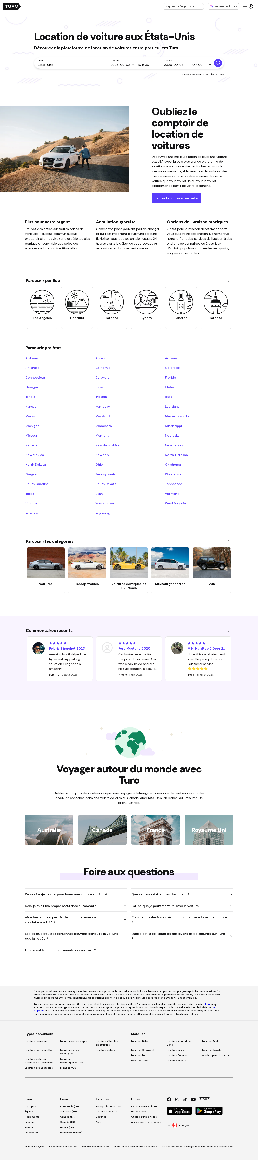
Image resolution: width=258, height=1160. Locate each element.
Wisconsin (33, 513)
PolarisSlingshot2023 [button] (67, 648)
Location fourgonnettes (39, 1050)
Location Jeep (139, 1060)
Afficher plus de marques (217, 1055)
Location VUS (68, 1067)
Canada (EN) (67, 1116)
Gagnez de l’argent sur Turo (183, 6)
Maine (30, 416)
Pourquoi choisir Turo (109, 1106)
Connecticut (35, 377)
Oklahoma (173, 464)
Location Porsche (177, 1055)
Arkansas (32, 367)
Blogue (204, 1099)
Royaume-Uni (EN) (71, 1132)
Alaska (100, 358)
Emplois (29, 1122)
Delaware (102, 377)
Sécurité (101, 1116)
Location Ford (139, 1055)
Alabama (32, 358)
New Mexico (34, 455)
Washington (104, 503)
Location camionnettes (39, 1041)
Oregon (31, 474)
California (102, 367)
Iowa (168, 397)
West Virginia (175, 503)
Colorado (172, 367)
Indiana (101, 397)
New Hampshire (107, 445)
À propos (30, 1106)
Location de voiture (192, 74)
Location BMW (139, 1041)
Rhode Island (175, 474)
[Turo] (12, 6)
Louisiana (172, 406)
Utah (99, 493)
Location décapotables (39, 1067)
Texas (29, 493)
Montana (102, 435)
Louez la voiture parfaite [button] (176, 198)
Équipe (29, 1111)
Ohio (99, 464)
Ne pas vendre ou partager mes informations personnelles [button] (197, 1146)
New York (102, 455)
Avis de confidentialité (95, 1146)
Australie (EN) (68, 1111)
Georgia (31, 387)
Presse (29, 1127)
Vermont (172, 493)
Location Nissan (176, 1050)
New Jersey (174, 445)
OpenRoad (31, 1132)
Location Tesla (210, 1041)
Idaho (169, 387)
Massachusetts (177, 416)
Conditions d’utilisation (63, 1146)
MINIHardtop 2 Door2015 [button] (207, 648)
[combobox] (71, 64)
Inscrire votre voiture (144, 1106)
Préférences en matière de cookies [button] (135, 1146)
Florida (170, 377)
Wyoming (102, 513)
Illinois (30, 397)
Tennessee (173, 484)
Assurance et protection (146, 1122)
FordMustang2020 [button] (134, 648)
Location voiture (105, 1050)
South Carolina (37, 484)
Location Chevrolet (142, 1050)
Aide (98, 1122)
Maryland (102, 416)
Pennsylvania (105, 474)
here (208, 1004)
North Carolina (176, 455)
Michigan (32, 426)
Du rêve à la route (106, 1111)
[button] (248, 6)
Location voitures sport (74, 1041)
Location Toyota (212, 1050)
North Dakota (35, 464)
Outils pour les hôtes (144, 1116)
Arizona (171, 358)
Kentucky (102, 406)
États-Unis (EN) (69, 1106)
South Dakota (105, 484)
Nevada (31, 445)
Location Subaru (176, 1060)
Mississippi (173, 426)
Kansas (30, 406)
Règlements (32, 1116)
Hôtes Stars (138, 1111)
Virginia (31, 503)
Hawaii (100, 387)
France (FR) (67, 1127)
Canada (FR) (67, 1122)
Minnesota (103, 426)
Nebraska (172, 435)
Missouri (31, 435)
